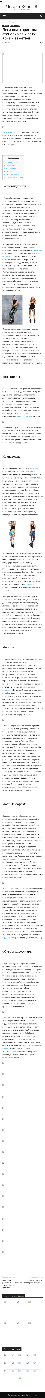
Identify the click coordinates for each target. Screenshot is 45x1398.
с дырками (37, 250)
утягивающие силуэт (26, 699)
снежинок (28, 416)
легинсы (35, 468)
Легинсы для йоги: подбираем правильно (33, 1281)
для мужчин (34, 481)
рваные (32, 247)
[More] (27, 47)
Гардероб (12, 22)
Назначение (10, 169)
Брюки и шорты (23, 22)
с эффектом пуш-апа (29, 787)
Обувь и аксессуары (13, 177)
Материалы (9, 166)
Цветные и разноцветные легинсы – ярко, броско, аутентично (12, 1284)
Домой (4, 22)
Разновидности (11, 163)
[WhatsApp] (21, 47)
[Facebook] (4, 47)
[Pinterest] (15, 47)
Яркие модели (8, 132)
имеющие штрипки (17, 705)
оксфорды (18, 985)
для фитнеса (28, 584)
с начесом (23, 413)
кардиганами (8, 938)
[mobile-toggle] (4, 16)
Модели (8, 171)
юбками (29, 932)
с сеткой (17, 253)
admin (7, 42)
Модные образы (11, 174)
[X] (10, 47)
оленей (19, 416)
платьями (14, 932)
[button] (41, 16)
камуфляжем (8, 859)
